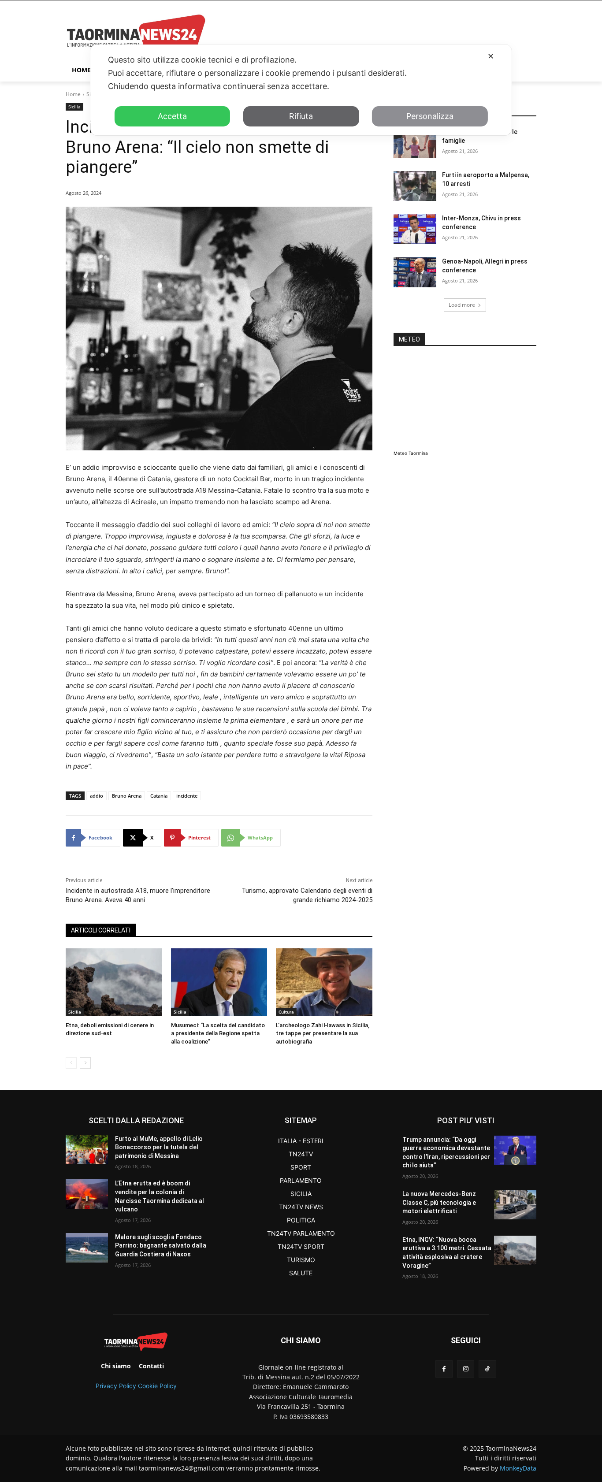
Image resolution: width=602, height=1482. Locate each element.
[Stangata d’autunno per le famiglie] (415, 143)
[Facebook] (444, 1369)
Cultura (286, 1012)
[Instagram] (465, 1369)
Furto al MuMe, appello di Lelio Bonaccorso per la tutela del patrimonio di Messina (159, 1147)
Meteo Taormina (411, 453)
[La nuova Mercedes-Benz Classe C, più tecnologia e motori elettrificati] (515, 1204)
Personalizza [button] (429, 116)
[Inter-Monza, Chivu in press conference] (415, 229)
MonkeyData (518, 1468)
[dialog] (301, 90)
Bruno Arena (126, 795)
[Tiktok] (487, 1369)
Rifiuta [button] (301, 116)
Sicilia (74, 107)
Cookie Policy (157, 1385)
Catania (158, 795)
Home (73, 94)
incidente (186, 795)
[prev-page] (71, 1063)
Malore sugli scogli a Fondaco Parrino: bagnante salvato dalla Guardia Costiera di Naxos (160, 1245)
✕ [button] (490, 56)
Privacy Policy (116, 1385)
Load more (462, 304)
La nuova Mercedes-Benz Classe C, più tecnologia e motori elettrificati (439, 1202)
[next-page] (85, 1063)
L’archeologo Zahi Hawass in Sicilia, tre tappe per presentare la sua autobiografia (322, 1033)
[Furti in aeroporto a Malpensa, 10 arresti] (415, 186)
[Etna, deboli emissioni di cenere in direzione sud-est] (114, 982)
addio (96, 795)
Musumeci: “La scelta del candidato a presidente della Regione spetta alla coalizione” (218, 1033)
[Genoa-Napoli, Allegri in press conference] (415, 272)
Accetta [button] (172, 116)
